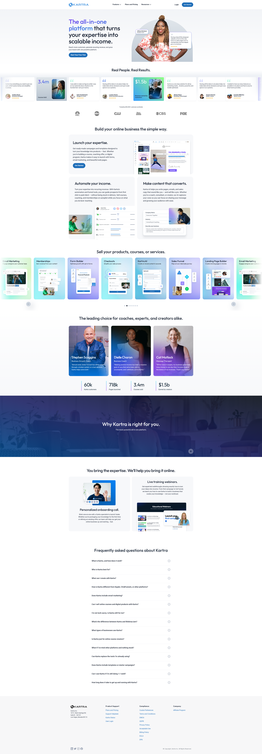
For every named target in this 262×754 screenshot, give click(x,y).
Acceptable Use (145, 729)
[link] (15, 278)
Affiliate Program (179, 710)
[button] (124, 305)
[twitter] (75, 748)
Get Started (187, 4)
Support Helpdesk (112, 714)
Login (177, 5)
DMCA (141, 718)
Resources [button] (145, 4)
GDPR (141, 721)
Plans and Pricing (112, 710)
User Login (109, 721)
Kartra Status (110, 718)
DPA (141, 740)
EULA (141, 736)
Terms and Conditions (147, 714)
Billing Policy (144, 732)
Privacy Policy (144, 725)
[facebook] (81, 748)
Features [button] (116, 4)
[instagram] (78, 748)
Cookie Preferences (146, 710)
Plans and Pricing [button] (131, 4)
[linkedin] (72, 748)
